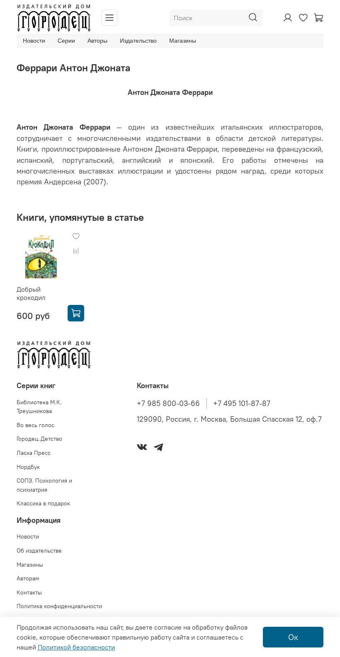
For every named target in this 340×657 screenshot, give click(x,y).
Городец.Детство (39, 438)
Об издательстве (39, 550)
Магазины (182, 40)
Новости (34, 40)
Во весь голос (35, 425)
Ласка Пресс (34, 453)
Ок (293, 637)
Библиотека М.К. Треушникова (39, 407)
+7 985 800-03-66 (168, 403)
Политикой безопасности (76, 647)
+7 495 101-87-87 (241, 403)
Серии (66, 40)
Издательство (138, 40)
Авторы (97, 40)
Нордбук (28, 467)
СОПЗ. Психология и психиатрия (44, 485)
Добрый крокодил (31, 293)
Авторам (28, 578)
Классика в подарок (43, 503)
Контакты (29, 592)
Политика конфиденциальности (59, 606)
